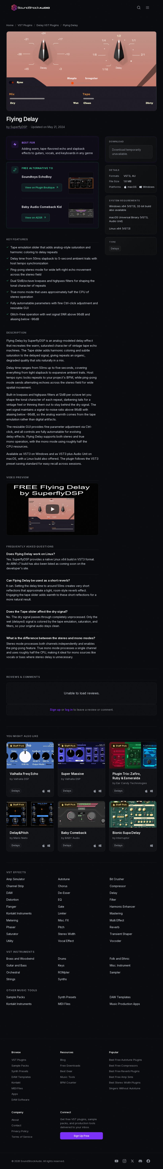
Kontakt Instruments (19, 913)
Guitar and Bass (16, 965)
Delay (113, 892)
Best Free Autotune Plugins (125, 1059)
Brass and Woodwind (20, 958)
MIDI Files (64, 1004)
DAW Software (20, 1099)
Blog (62, 1059)
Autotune (64, 879)
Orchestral (13, 972)
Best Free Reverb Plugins (124, 1071)
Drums (62, 958)
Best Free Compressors (123, 1065)
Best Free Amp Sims (121, 1076)
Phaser (11, 927)
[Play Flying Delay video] (52, 509)
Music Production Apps (125, 1004)
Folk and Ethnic (119, 958)
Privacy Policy (20, 1131)
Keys (61, 965)
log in (69, 709)
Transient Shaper (121, 934)
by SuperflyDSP (16, 127)
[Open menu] (147, 8)
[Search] (139, 8)
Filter (113, 899)
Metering (12, 920)
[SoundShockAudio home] (31, 7)
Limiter (62, 913)
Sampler (115, 972)
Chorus (62, 886)
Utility (9, 941)
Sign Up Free (81, 1135)
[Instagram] (124, 1161)
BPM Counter (68, 1082)
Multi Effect (117, 920)
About (15, 1119)
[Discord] (140, 1161)
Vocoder (115, 941)
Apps (15, 1093)
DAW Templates (120, 997)
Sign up (55, 709)
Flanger (11, 906)
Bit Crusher (117, 879)
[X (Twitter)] (132, 1161)
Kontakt (16, 1082)
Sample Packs (15, 997)
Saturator (12, 934)
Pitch (61, 927)
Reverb (114, 927)
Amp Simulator (15, 879)
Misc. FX (63, 920)
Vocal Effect (66, 941)
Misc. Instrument (120, 965)
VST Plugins (25, 25)
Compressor (118, 886)
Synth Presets (67, 997)
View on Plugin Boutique (40, 187)
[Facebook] (148, 1161)
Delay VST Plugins (48, 25)
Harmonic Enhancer (122, 906)
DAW (9, 892)
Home (10, 25)
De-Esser (64, 892)
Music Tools (67, 1076)
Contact (16, 1125)
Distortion (12, 899)
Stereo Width (66, 934)
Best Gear (66, 1071)
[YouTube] (116, 1161)
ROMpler (64, 972)
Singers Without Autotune (124, 1088)
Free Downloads (70, 1065)
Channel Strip (15, 886)
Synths (62, 979)
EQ (60, 899)
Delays (115, 248)
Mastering (116, 913)
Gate (61, 906)
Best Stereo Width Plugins (125, 1082)
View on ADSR (33, 217)
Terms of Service (22, 1136)
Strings (10, 979)
